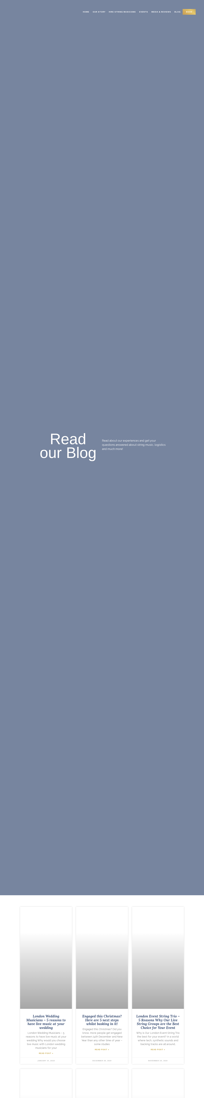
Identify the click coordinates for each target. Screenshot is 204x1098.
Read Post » (46, 1053)
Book (189, 12)
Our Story (99, 12)
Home (86, 12)
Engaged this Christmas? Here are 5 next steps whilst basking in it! (102, 1020)
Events (143, 12)
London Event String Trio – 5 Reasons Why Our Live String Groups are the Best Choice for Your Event (158, 1022)
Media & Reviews (161, 12)
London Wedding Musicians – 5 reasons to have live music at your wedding (46, 1022)
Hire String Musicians (122, 12)
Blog (177, 12)
